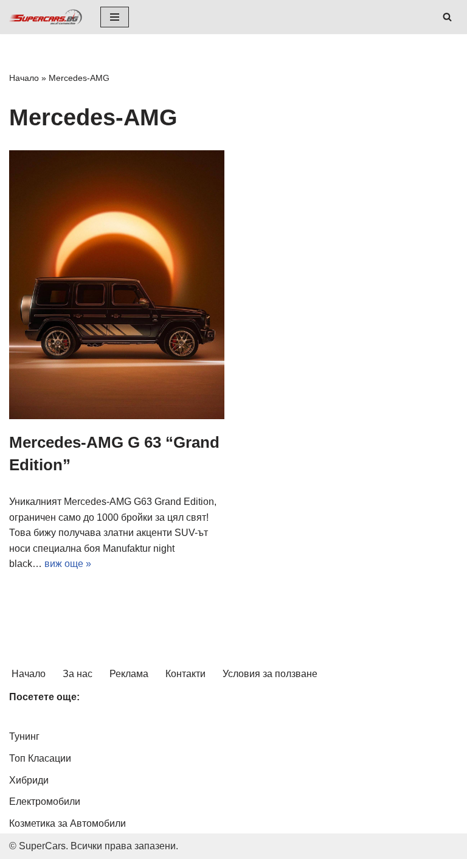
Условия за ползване (270, 674)
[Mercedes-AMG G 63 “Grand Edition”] (116, 285)
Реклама (128, 674)
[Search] (447, 16)
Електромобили (44, 801)
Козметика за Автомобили (67, 823)
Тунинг (24, 736)
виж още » (67, 563)
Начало (24, 78)
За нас (77, 674)
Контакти (185, 674)
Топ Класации (40, 758)
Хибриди (29, 780)
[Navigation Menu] (114, 17)
